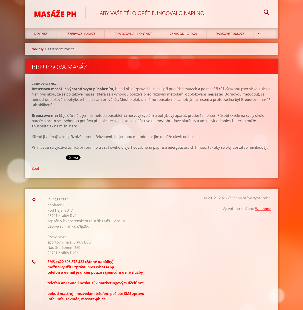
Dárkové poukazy (230, 33)
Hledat (266, 13)
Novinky (41, 33)
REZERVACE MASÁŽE (81, 33)
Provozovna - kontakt (133, 33)
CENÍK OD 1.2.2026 (184, 33)
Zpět (35, 168)
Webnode (263, 208)
